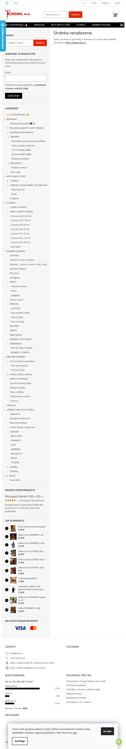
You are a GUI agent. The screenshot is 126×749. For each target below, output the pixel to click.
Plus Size (14, 273)
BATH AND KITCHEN (16, 176)
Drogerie (14, 198)
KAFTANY (14, 255)
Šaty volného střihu (20, 313)
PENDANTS (16, 440)
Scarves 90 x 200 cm (21, 242)
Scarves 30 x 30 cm (20, 229)
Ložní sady (15, 172)
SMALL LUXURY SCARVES (21, 211)
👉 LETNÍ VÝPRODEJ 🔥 (18, 114)
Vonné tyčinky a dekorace (22, 427)
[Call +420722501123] (10, 2)
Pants (13, 291)
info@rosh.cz (16, 653)
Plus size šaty (17, 321)
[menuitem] (16, 25)
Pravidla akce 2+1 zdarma (78, 702)
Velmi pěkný (11, 686)
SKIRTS (13, 330)
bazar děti (15, 480)
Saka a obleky (17, 392)
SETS (13, 445)
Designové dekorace (20, 418)
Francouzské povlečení (23, 145)
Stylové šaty (17, 317)
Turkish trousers (19, 286)
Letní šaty (15, 308)
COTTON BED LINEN (21, 150)
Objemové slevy (74, 693)
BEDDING (15, 136)
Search (75, 14)
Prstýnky (15, 462)
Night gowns (16, 335)
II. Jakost (11, 475)
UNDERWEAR (16, 343)
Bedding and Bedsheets (22, 132)
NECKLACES (16, 436)
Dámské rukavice (18, 269)
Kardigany (15, 277)
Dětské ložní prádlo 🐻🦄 (22, 123)
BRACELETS (16, 453)
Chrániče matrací (19, 167)
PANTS (13, 282)
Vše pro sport (16, 299)
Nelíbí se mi (10, 701)
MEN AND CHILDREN (16, 357)
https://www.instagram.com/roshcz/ (28, 668)
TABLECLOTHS (18, 189)
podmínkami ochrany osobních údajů (25, 86)
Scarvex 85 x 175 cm (20, 238)
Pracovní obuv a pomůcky (22, 361)
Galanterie (15, 414)
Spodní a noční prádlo (20, 383)
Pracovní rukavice (19, 365)
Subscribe (14, 95)
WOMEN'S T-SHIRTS (20, 352)
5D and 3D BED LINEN (21, 154)
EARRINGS (16, 449)
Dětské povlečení (20, 158)
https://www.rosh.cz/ (75, 42)
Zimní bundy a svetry (20, 396)
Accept (107, 731)
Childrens (11, 405)
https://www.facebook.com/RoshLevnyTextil (32, 663)
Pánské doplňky (17, 387)
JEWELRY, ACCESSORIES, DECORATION (28, 185)
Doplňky (14, 467)
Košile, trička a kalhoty (21, 374)
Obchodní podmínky (76, 685)
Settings (20, 741)
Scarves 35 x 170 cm (21, 220)
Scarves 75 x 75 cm (20, 233)
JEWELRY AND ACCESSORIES (20, 409)
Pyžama (14, 401)
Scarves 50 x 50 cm (20, 225)
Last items (16, 247)
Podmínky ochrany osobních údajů (83, 689)
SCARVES (11, 202)
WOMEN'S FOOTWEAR (20, 339)
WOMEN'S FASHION (16, 251)
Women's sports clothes (22, 260)
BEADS (14, 458)
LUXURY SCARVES (18, 207)
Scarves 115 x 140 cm (21, 216)
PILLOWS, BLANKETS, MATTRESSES (27, 128)
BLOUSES (14, 326)
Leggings (15, 295)
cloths (14, 194)
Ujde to (8, 693)
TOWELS (14, 180)
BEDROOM (12, 119)
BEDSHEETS (16, 163)
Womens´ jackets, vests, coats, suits (28, 264)
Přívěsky (14, 471)
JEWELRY (14, 431)
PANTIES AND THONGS (21, 348)
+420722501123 (17, 658)
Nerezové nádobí (18, 423)
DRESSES (14, 304)
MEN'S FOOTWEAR (19, 379)
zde (75, 733)
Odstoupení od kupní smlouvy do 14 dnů (85, 681)
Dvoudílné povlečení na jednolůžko (29, 141)
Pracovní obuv (18, 370)
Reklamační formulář (76, 698)
